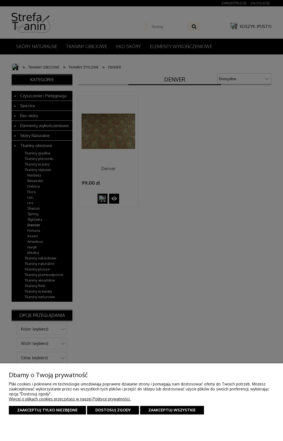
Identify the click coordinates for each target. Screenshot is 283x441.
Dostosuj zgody (113, 410)
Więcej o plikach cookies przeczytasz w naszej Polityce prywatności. (70, 399)
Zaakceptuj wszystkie (172, 410)
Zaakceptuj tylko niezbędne (47, 410)
